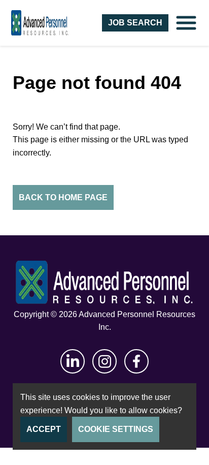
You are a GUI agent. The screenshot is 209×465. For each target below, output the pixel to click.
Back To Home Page (63, 197)
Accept (43, 429)
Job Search (135, 22)
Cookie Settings (115, 429)
